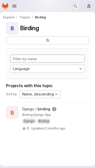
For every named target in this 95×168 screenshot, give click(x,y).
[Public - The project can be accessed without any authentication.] (54, 109)
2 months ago (55, 128)
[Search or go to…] (75, 6)
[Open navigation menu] (14, 6)
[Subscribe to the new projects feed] (47, 40)
